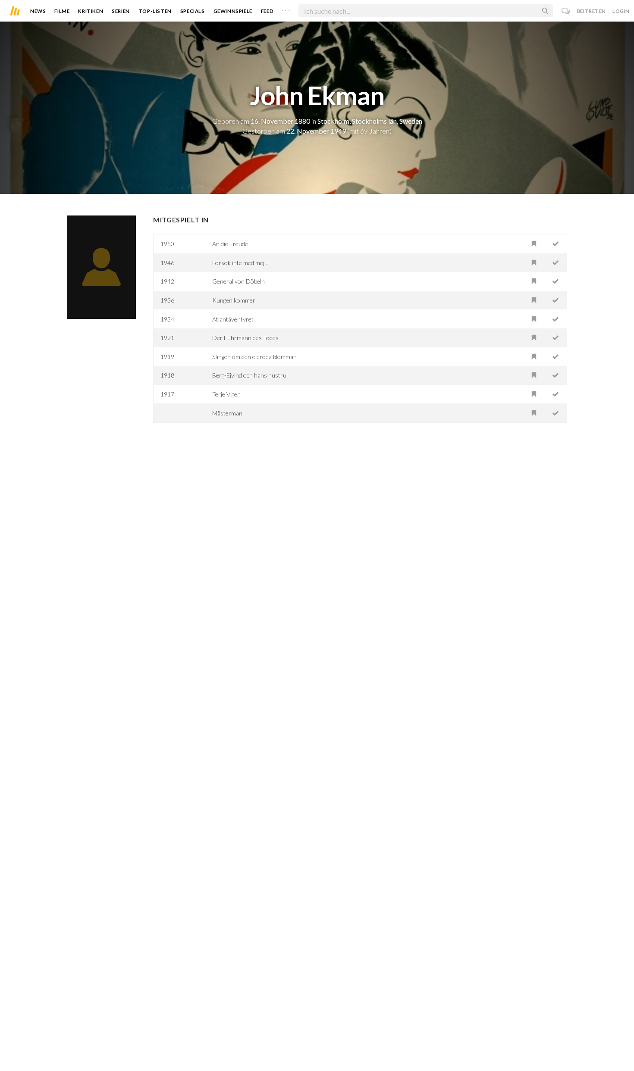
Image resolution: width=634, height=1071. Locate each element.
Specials (192, 11)
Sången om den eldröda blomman (254, 356)
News (38, 11)
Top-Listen (155, 11)
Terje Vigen (226, 394)
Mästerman (227, 413)
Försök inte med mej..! (240, 262)
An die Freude (230, 243)
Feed (267, 11)
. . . (286, 9)
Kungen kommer (233, 300)
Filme (61, 11)
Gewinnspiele (232, 11)
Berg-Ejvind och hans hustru (249, 375)
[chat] (566, 11)
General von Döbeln (238, 281)
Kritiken (90, 11)
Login (621, 11)
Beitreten (591, 11)
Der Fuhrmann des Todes (245, 337)
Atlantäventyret (233, 319)
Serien (121, 11)
